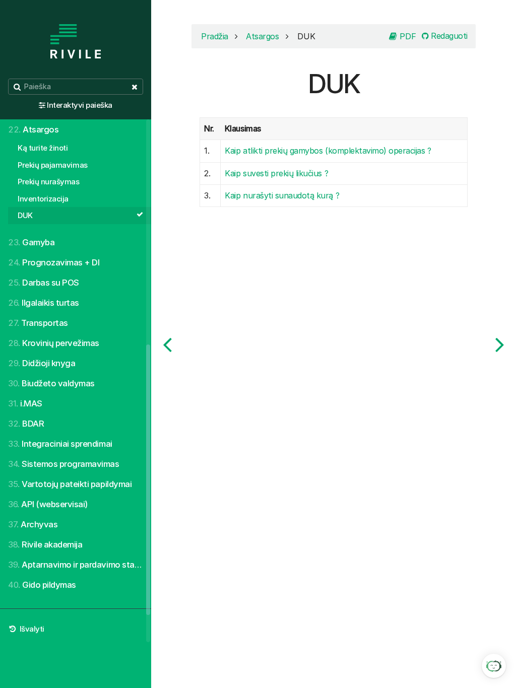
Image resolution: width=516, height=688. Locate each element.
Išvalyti (31, 629)
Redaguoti (448, 36)
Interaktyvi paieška (79, 105)
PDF (406, 36)
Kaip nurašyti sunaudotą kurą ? (282, 195)
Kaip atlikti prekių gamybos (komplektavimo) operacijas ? (328, 151)
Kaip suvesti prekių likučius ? (276, 173)
